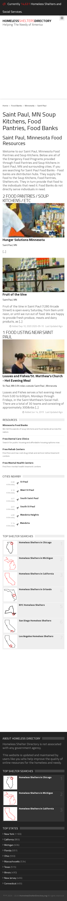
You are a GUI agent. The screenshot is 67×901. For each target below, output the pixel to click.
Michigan (8, 845)
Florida (7, 850)
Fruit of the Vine (15, 294)
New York (9, 834)
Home (5, 105)
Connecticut (10, 883)
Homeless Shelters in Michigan (36, 558)
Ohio (6, 856)
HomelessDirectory (27, 20)
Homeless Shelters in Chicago (35, 542)
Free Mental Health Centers (18, 462)
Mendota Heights (29, 514)
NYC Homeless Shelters (32, 604)
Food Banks (16, 105)
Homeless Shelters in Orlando (35, 589)
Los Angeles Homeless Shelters (36, 636)
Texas (7, 867)
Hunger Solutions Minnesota (24, 239)
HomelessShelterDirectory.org (33, 895)
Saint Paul (41, 105)
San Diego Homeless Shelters (35, 620)
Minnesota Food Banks (15, 425)
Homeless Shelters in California (36, 573)
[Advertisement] (33, 65)
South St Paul (27, 506)
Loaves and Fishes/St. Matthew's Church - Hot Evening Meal (33, 378)
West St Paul (27, 489)
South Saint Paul (29, 498)
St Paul (24, 481)
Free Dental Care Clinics (16, 438)
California (9, 839)
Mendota (25, 522)
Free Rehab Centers (14, 449)
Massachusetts (12, 861)
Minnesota (29, 105)
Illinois (7, 872)
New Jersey (10, 878)
